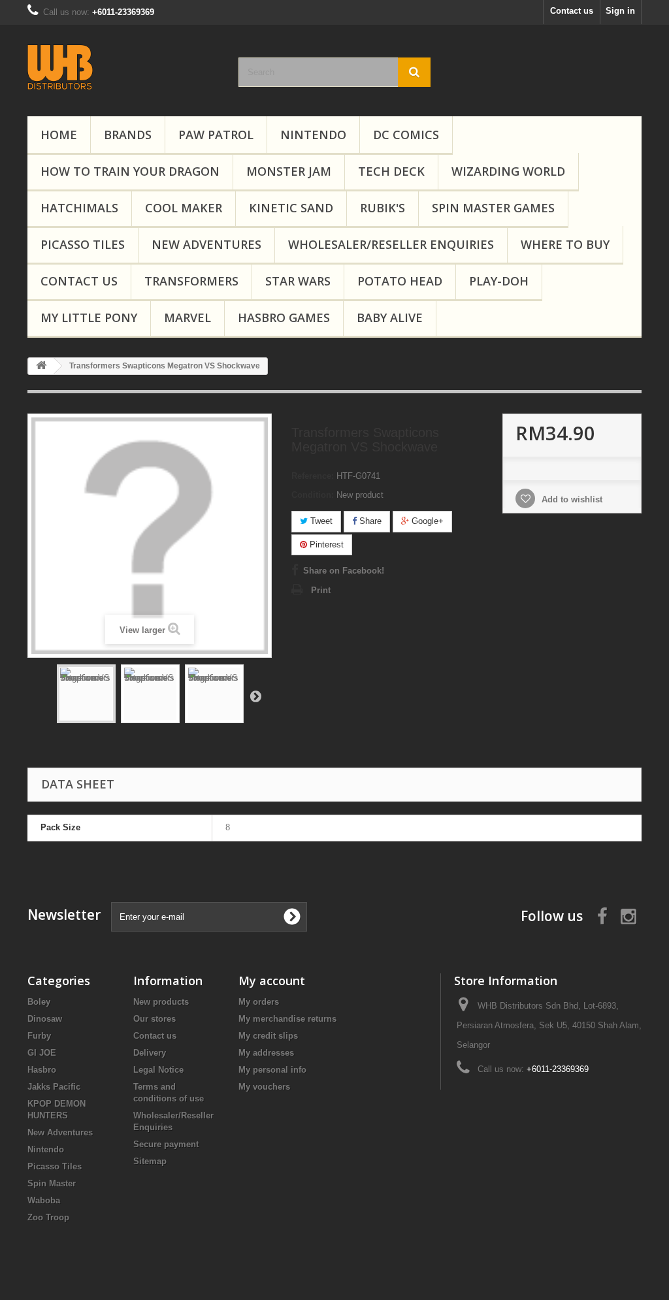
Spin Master (51, 1183)
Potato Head (399, 281)
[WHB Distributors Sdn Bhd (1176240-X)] (123, 67)
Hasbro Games (284, 317)
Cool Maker (183, 208)
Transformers (191, 281)
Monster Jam (288, 171)
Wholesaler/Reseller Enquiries (391, 244)
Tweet (320, 521)
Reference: (312, 476)
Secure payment (166, 1144)
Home (59, 134)
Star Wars (298, 281)
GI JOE (41, 1053)
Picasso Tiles (83, 244)
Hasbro (41, 1070)
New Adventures (206, 244)
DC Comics (406, 134)
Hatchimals (79, 208)
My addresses (266, 1053)
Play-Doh (499, 281)
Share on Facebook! (343, 571)
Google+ (426, 521)
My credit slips (268, 1036)
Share (369, 521)
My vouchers (264, 1087)
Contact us (571, 11)
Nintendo (313, 134)
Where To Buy (565, 244)
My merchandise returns (287, 1019)
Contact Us (79, 281)
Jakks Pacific (53, 1087)
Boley (38, 1002)
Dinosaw (44, 1019)
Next (255, 695)
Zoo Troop (48, 1217)
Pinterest (325, 544)
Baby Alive (390, 317)
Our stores (154, 1019)
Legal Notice (158, 1070)
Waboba (43, 1200)
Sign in (620, 11)
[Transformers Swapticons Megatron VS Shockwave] (86, 694)
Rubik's (382, 208)
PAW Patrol (215, 134)
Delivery (149, 1053)
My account (271, 980)
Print (321, 590)
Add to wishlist (570, 499)
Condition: (312, 495)
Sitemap (150, 1161)
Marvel (187, 317)
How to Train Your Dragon (130, 171)
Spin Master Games (493, 208)
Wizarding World (508, 171)
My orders (258, 1002)
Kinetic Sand (291, 208)
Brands (128, 134)
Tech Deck (391, 171)
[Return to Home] (41, 366)
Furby (39, 1036)
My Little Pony (89, 317)
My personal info (272, 1070)
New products (161, 1002)
